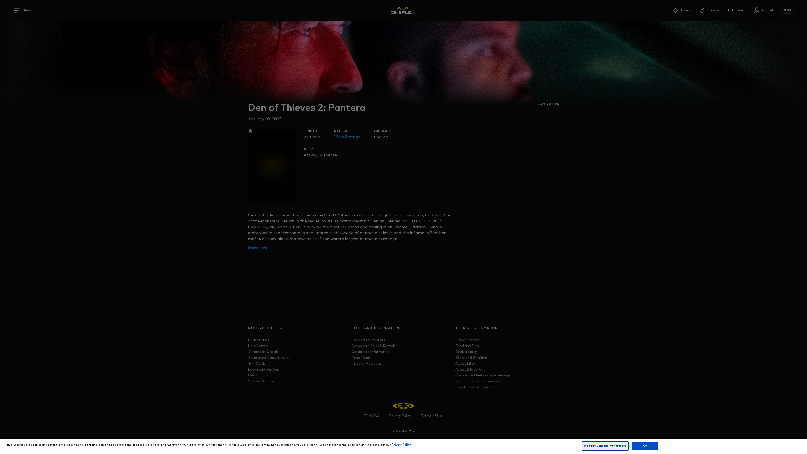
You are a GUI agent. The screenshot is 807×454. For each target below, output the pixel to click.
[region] (403, 446)
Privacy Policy (401, 444)
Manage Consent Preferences (605, 446)
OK (645, 446)
